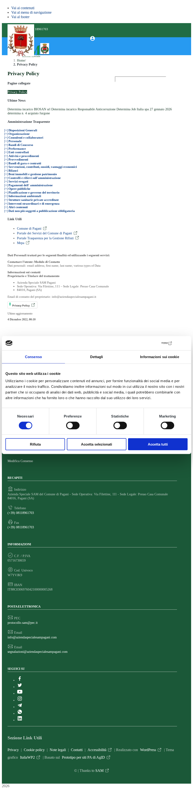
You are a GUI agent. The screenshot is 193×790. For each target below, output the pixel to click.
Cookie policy (34, 750)
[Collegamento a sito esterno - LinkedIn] (20, 720)
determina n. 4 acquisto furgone (29, 113)
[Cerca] (120, 88)
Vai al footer (20, 17)
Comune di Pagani (29, 228)
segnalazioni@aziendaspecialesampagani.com (38, 652)
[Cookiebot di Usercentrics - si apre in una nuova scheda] (152, 343)
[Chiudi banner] (184, 343)
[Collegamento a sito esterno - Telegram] (20, 707)
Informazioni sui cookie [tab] (159, 357)
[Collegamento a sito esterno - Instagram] (20, 700)
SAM (99, 771)
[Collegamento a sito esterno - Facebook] (20, 680)
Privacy (13, 750)
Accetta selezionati (96, 444)
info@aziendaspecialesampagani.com (32, 637)
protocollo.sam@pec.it (23, 623)
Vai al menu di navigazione (31, 12)
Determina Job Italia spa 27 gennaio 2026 (144, 109)
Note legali (58, 750)
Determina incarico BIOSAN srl (29, 109)
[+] (20, 130)
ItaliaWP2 (27, 757)
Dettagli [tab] (96, 357)
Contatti (77, 750)
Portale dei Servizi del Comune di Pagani (44, 233)
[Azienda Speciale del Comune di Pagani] (31, 57)
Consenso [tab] (33, 357)
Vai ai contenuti (22, 8)
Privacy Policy (17, 92)
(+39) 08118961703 (21, 513)
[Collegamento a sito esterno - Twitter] (20, 687)
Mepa (20, 243)
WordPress (148, 750)
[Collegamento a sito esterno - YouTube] (20, 693)
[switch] (73, 425)
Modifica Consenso (20, 461)
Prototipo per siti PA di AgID (83, 757)
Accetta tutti (158, 444)
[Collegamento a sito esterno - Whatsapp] (20, 713)
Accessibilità (97, 750)
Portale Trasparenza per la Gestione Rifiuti (45, 238)
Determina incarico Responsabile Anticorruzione (83, 109)
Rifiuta (35, 444)
